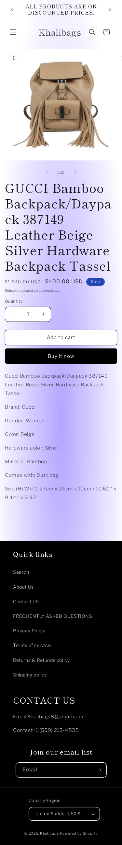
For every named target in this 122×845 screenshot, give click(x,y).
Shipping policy (30, 674)
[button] (13, 32)
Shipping (12, 290)
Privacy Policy (29, 630)
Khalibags (49, 833)
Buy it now (61, 356)
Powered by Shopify (79, 833)
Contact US (26, 601)
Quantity (14, 301)
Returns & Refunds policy (41, 660)
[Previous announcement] (12, 9)
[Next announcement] (110, 9)
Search (21, 572)
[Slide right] (75, 172)
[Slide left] (47, 172)
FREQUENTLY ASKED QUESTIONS (52, 616)
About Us (23, 587)
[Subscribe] (99, 770)
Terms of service (32, 645)
